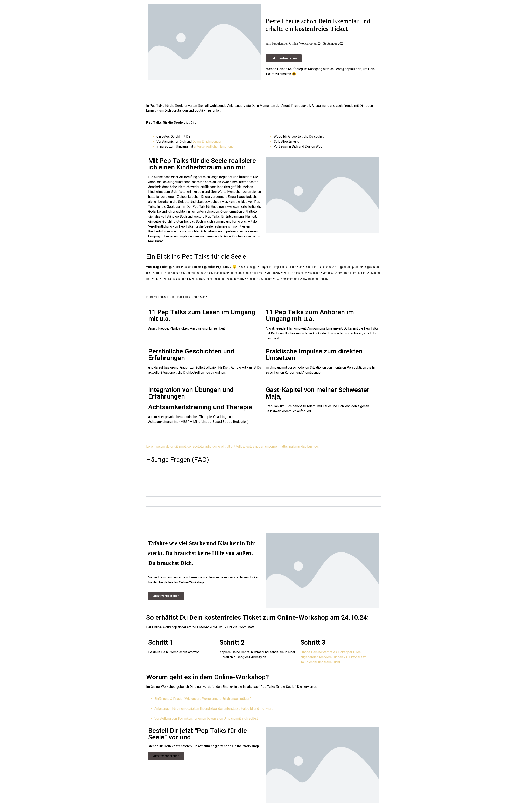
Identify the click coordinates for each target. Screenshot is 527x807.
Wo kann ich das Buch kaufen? (176, 482)
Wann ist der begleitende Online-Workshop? (187, 511)
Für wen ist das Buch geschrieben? (179, 501)
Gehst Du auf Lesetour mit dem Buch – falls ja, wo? (192, 492)
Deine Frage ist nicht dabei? (174, 521)
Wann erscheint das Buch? (173, 472)
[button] (263, 472)
